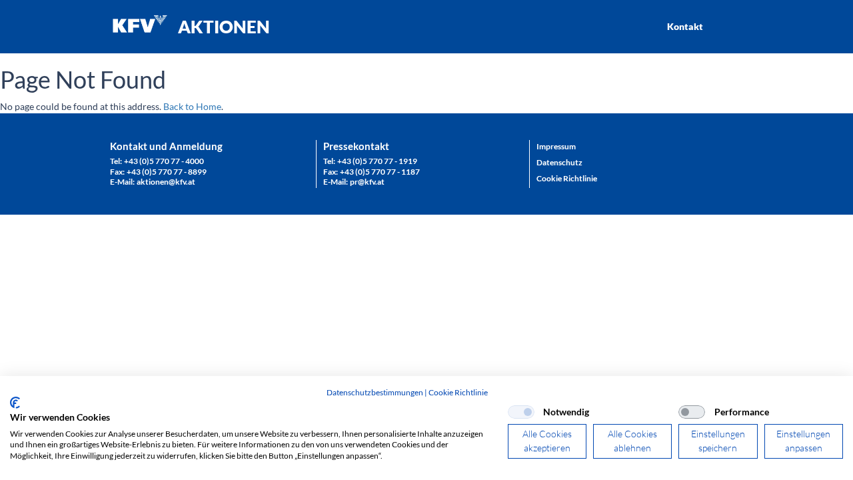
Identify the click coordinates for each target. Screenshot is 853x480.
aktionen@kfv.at (166, 182)
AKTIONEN (224, 26)
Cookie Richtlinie (458, 392)
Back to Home (192, 106)
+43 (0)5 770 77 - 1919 (377, 161)
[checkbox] (521, 412)
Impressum (556, 146)
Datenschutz (559, 162)
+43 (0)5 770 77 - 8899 (167, 172)
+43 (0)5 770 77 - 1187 (380, 172)
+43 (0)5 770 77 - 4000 (164, 161)
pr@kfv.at (367, 182)
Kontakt (685, 26)
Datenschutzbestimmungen (375, 392)
